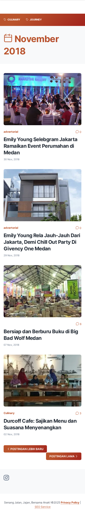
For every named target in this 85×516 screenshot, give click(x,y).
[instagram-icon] (6, 478)
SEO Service (43, 506)
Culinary (9, 413)
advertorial (11, 131)
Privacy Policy (70, 502)
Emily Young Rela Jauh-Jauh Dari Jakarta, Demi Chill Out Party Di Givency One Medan (42, 242)
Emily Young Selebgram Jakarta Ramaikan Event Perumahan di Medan (41, 145)
